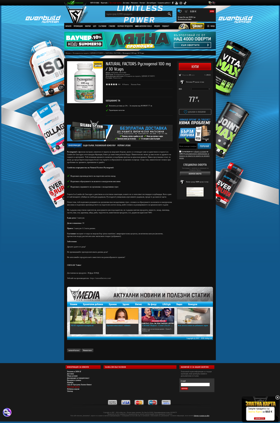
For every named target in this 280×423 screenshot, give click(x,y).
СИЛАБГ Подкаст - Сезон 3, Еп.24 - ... (157, 325)
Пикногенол (117, 78)
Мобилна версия (73, 389)
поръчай (204, 146)
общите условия (200, 151)
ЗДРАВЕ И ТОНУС (97, 53)
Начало (68, 26)
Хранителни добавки (93, 304)
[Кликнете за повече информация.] (182, 82)
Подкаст (165, 26)
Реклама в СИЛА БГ (74, 371)
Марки (88, 26)
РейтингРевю (124, 145)
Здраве (126, 304)
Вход (213, 26)
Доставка (126, 3)
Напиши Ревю (136, 84)
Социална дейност (164, 3)
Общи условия (72, 376)
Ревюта (126, 84)
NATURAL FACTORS (118, 72)
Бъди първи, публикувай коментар (99, 145)
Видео (179, 304)
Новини (73, 304)
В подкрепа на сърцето (122, 74)
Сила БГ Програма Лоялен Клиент (79, 384)
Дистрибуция (151, 3)
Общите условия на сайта (201, 415)
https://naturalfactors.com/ (100, 278)
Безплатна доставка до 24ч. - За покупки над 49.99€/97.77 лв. (130, 106)
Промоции (78, 26)
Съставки (102, 26)
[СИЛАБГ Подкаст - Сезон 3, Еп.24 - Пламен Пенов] (158, 316)
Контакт (142, 3)
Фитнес (138, 304)
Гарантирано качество (117, 110)
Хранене (113, 304)
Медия (157, 26)
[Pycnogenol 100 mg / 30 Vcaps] (85, 82)
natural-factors (74, 350)
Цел (94, 26)
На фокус (152, 304)
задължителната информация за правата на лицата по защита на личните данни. (194, 156)
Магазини (134, 3)
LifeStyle (166, 304)
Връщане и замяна (74, 380)
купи (212, 11)
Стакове (112, 26)
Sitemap (70, 391)
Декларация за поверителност (78, 378)
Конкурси (192, 304)
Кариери (70, 382)
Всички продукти (125, 26)
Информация (74, 145)
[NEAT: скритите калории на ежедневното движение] (86, 316)
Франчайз (104, 3)
